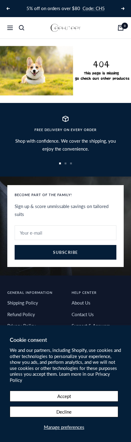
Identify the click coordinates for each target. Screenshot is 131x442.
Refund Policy (21, 314)
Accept (64, 396)
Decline (64, 412)
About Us (81, 302)
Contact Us (83, 314)
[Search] (21, 28)
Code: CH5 (94, 8)
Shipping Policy (22, 302)
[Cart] (121, 28)
